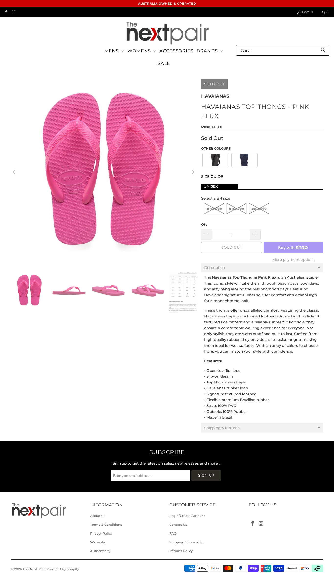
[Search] (323, 50)
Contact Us (178, 524)
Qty (204, 224)
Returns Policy (181, 551)
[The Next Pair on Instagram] (13, 12)
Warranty (97, 542)
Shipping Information (187, 542)
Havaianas (215, 96)
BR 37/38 (236, 208)
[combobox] (282, 50)
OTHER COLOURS (216, 148)
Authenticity (100, 551)
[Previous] (14, 172)
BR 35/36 (214, 208)
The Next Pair (34, 569)
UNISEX (211, 186)
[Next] (193, 172)
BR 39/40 (259, 208)
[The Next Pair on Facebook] (6, 12)
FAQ (173, 533)
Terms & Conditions (106, 524)
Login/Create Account (187, 516)
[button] (114, 51)
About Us (97, 516)
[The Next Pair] (167, 32)
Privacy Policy (101, 533)
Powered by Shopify (62, 569)
